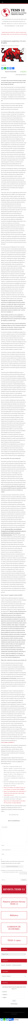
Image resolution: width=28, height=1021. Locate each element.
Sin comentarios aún (13, 814)
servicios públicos (16, 965)
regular (4, 997)
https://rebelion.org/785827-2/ (7, 742)
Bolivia (3, 965)
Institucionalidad (21, 32)
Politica (12, 34)
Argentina (5, 32)
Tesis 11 (17, 45)
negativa (5, 994)
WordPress (14, 1014)
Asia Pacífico (11, 32)
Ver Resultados (14, 1003)
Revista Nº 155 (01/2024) (21, 34)
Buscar (24, 879)
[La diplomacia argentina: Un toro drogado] (13, 55)
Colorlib (15, 1012)
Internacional (5, 34)
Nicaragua (8, 965)
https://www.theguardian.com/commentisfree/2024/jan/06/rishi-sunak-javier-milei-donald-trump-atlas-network (15, 793)
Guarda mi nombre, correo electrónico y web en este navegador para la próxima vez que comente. (12, 862)
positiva (5, 991)
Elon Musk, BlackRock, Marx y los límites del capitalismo (15, 873)
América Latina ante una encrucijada (12, 870)
